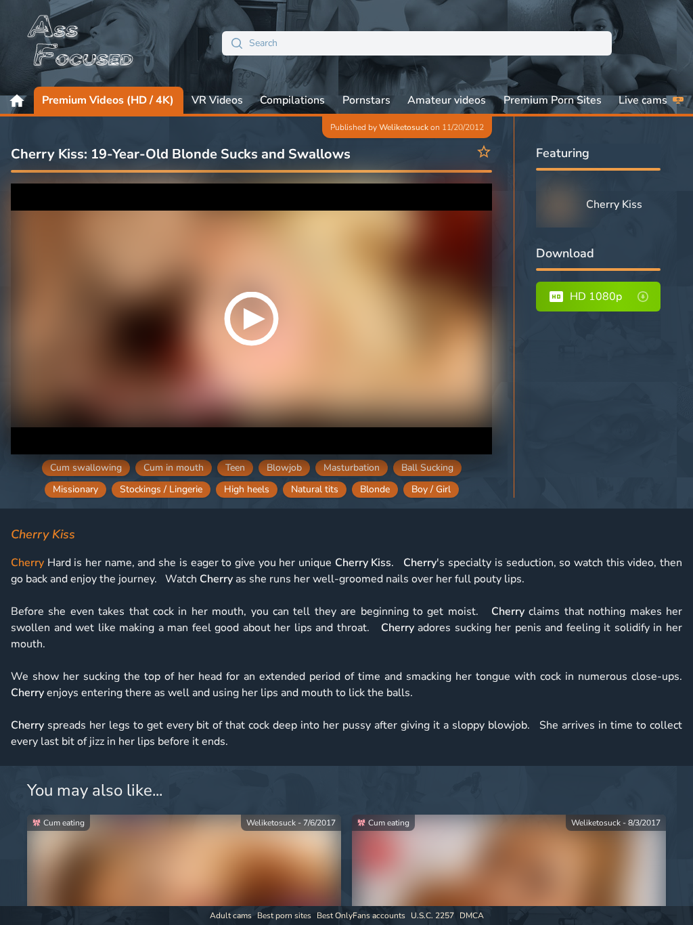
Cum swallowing (86, 467)
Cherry (27, 562)
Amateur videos (446, 100)
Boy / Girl (431, 489)
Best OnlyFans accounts (361, 915)
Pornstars (366, 100)
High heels (246, 489)
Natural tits (314, 489)
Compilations (292, 100)
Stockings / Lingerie (161, 489)
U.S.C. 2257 (432, 915)
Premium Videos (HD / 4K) (108, 100)
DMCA (472, 915)
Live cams (643, 100)
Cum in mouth (173, 467)
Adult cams (231, 915)
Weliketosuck (403, 127)
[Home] (81, 43)
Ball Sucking (427, 467)
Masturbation (351, 467)
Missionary (75, 489)
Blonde (375, 489)
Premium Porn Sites (553, 100)
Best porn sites (284, 915)
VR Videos (217, 100)
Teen (235, 467)
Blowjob (284, 467)
